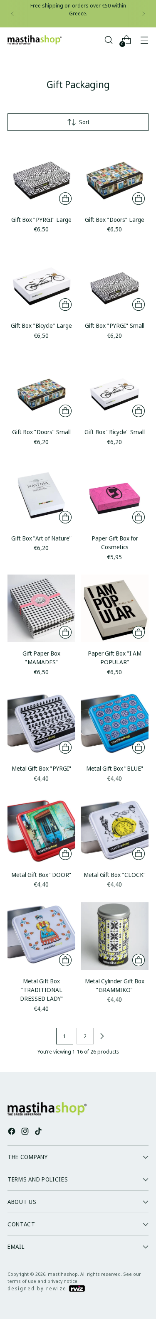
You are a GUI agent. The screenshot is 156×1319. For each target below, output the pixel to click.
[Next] (143, 13)
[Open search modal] (108, 40)
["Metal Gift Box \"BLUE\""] (115, 723)
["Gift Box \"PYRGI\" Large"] (41, 175)
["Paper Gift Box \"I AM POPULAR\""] (115, 608)
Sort (84, 122)
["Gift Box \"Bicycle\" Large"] (41, 280)
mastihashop (63, 1274)
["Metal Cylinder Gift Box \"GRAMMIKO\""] (115, 936)
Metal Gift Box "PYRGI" (42, 768)
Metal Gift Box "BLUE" (115, 768)
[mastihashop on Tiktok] (39, 1132)
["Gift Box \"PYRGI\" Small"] (115, 280)
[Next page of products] (102, 1036)
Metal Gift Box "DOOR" (41, 875)
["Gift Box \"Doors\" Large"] (115, 175)
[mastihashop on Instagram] (26, 1132)
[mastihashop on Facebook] (12, 1132)
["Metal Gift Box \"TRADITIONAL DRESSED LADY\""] (41, 936)
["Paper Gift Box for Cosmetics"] (115, 493)
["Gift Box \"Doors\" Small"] (41, 387)
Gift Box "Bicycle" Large (41, 325)
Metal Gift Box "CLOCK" (115, 875)
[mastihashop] (34, 39)
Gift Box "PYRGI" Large (41, 220)
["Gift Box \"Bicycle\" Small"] (115, 387)
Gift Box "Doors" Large (114, 220)
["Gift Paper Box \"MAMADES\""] (41, 608)
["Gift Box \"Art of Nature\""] (41, 493)
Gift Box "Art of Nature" (41, 538)
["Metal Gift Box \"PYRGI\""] (41, 723)
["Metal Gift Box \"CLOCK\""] (115, 830)
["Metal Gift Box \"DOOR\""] (41, 830)
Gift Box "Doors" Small (41, 432)
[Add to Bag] (65, 199)
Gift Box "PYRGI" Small (114, 325)
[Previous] (12, 13)
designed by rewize (38, 1288)
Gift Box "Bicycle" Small (114, 432)
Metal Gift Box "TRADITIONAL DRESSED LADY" (41, 990)
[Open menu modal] (144, 40)
